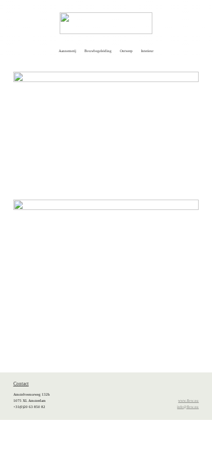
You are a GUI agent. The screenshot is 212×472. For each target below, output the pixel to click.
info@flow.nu (188, 407)
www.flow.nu (188, 401)
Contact (21, 383)
